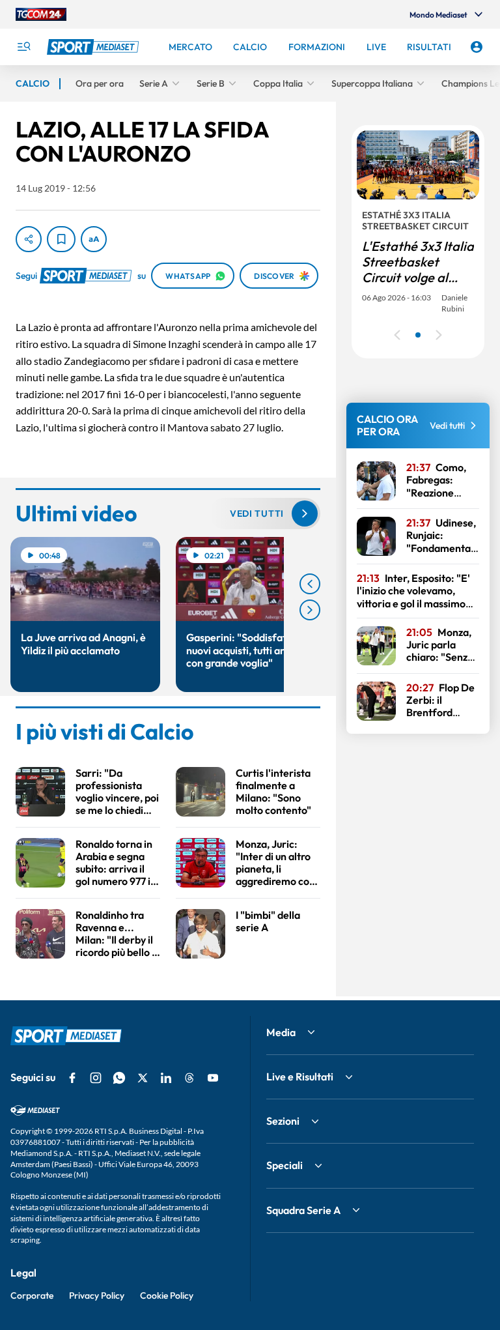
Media (281, 1032)
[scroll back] (309, 583)
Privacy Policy (96, 1295)
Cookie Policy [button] (166, 1295)
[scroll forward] (309, 610)
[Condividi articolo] (29, 239)
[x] (142, 1077)
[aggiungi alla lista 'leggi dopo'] (61, 239)
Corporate (31, 1295)
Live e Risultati (299, 1076)
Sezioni (282, 1120)
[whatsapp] (119, 1077)
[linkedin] (166, 1077)
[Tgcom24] (41, 14)
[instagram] (95, 1077)
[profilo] (476, 47)
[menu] (23, 47)
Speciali (284, 1165)
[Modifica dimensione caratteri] (94, 239)
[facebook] (72, 1077)
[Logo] (94, 47)
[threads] (189, 1077)
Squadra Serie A (303, 1210)
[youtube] (212, 1077)
